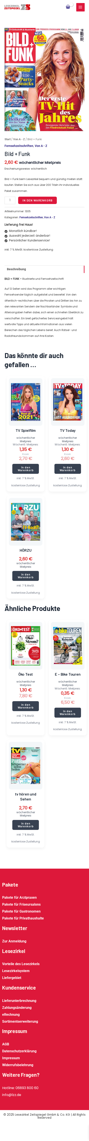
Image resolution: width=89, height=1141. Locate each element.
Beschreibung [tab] (16, 269)
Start (8, 139)
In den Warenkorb (37, 200)
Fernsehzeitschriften (19, 146)
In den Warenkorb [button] (26, 469)
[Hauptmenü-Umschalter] (80, 7)
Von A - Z (19, 139)
